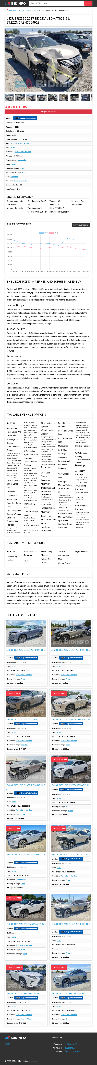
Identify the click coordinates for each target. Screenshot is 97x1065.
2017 (13, 148)
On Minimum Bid (21, 181)
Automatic (22, 160)
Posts (7, 1043)
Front (22, 168)
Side (24, 172)
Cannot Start (21, 879)
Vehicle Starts (66, 949)
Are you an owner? (48, 112)
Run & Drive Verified (23, 152)
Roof (25, 954)
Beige (14, 164)
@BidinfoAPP (71, 1044)
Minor (70, 811)
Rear (68, 745)
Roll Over (24, 745)
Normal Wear (26, 1019)
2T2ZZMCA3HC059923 (19, 143)
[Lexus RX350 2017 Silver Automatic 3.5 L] (26, 633)
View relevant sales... (81, 225)
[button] (90, 29)
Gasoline (14, 177)
